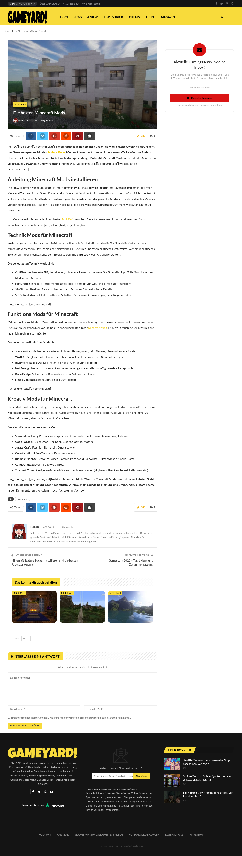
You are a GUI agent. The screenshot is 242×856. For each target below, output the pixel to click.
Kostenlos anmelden (201, 98)
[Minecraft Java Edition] (130, 606)
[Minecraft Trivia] (82, 606)
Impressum (196, 834)
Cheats (134, 17)
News (78, 17)
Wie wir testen (91, 3)
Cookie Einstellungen (133, 846)
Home (64, 17)
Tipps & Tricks (114, 17)
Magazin (168, 17)
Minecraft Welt (97, 327)
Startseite (9, 31)
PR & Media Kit (70, 3)
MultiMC (67, 219)
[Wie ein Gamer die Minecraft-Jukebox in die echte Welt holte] (34, 606)
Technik (150, 17)
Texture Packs (56, 152)
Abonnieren (141, 776)
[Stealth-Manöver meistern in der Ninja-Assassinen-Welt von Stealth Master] (172, 764)
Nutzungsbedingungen (144, 834)
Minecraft (20, 104)
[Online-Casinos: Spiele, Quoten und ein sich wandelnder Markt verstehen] (172, 780)
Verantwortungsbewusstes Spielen (98, 834)
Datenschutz (174, 834)
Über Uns (45, 834)
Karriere (63, 834)
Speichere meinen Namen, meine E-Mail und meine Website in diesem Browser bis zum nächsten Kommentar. (71, 717)
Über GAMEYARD (50, 3)
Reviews (92, 17)
